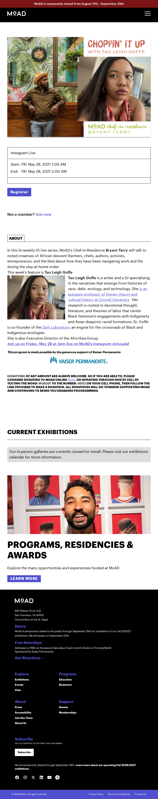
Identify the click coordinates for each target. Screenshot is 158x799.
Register (19, 192)
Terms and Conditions (119, 794)
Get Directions (30, 658)
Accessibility (23, 712)
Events (19, 685)
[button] (148, 13)
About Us (20, 723)
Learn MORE (24, 578)
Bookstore (65, 685)
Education (65, 679)
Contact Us (140, 794)
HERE (71, 379)
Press (18, 707)
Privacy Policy (96, 794)
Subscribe (24, 752)
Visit (18, 690)
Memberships (67, 712)
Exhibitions (22, 679)
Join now (43, 214)
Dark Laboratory (55, 327)
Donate (63, 707)
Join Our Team (24, 718)
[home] (16, 13)
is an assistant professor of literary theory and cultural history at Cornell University (107, 294)
